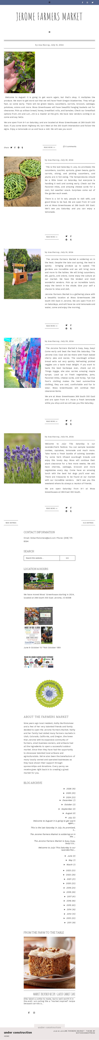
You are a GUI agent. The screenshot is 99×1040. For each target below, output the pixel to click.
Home (6, 1036)
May (71, 860)
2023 (69, 870)
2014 (69, 909)
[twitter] (92, 2)
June (70, 856)
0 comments (70, 146)
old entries (88, 523)
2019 (69, 888)
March (70, 864)
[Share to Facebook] (15, 148)
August (69, 813)
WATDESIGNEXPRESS (85, 1033)
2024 (69, 797)
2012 (69, 918)
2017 (69, 896)
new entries (11, 523)
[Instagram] (34, 1013)
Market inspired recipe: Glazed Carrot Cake (54, 994)
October (68, 804)
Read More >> (49, 147)
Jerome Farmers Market (49, 16)
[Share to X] (11, 148)
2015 (69, 905)
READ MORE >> (51, 237)
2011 (69, 922)
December (67, 800)
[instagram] (87, 2)
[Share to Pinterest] (19, 148)
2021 (69, 879)
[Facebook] (82, 2)
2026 (69, 789)
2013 (69, 914)
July (70, 817)
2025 (69, 793)
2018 (69, 892)
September (67, 809)
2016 (69, 901)
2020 (69, 883)
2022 (69, 875)
